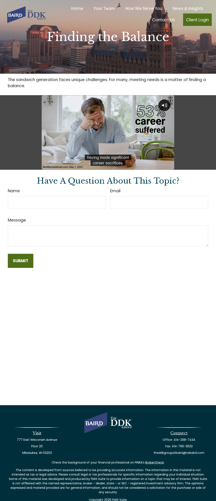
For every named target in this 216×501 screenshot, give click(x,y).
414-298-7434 (184, 440)
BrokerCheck (154, 462)
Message (17, 220)
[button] (77, 8)
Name (14, 191)
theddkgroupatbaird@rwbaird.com (179, 453)
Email (115, 191)
